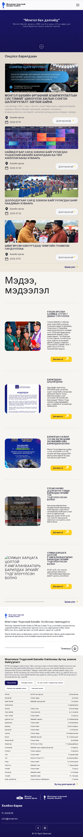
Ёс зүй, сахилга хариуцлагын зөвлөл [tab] (50, 683)
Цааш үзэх (70, 267)
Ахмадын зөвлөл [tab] (26, 683)
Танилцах (66, 648)
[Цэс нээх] (78, 5)
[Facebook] (38, 828)
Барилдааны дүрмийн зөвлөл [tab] (16, 688)
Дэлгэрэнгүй (58, 359)
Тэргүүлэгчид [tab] (11, 683)
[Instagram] (45, 828)
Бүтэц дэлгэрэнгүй (65, 784)
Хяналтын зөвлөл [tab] (37, 688)
